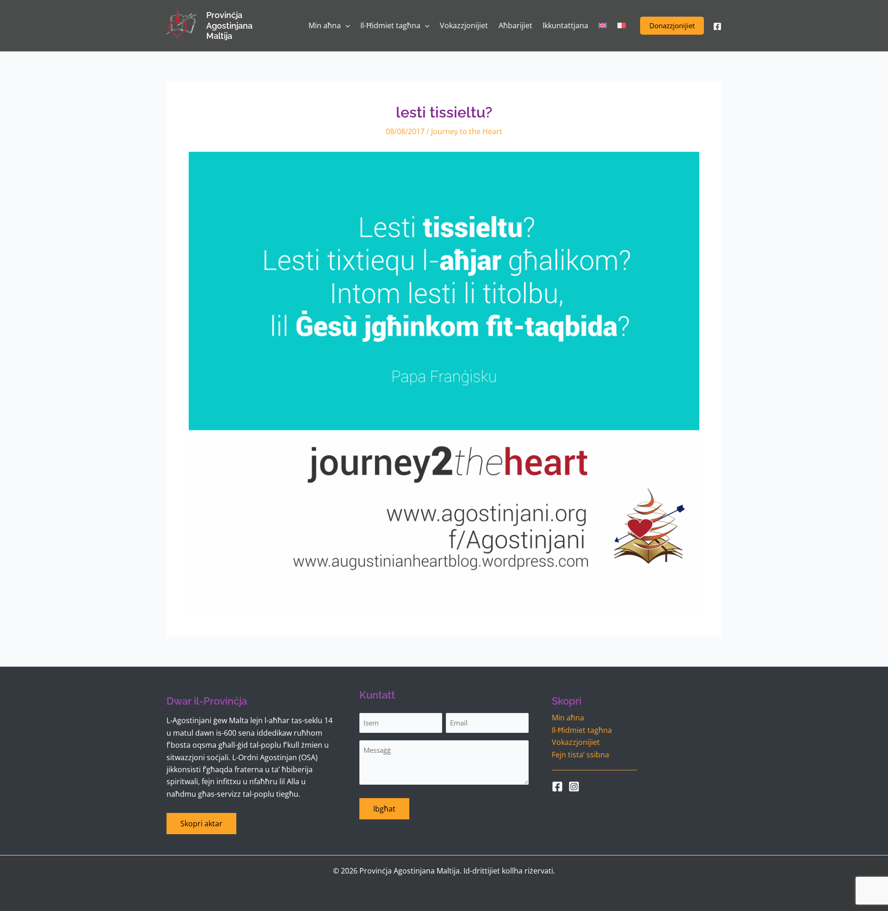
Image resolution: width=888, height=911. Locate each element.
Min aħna (568, 718)
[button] (672, 26)
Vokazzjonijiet (576, 742)
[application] (345, 26)
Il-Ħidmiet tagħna (582, 730)
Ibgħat (384, 809)
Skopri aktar (201, 823)
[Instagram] (574, 786)
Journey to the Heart (466, 131)
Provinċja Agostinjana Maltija (229, 25)
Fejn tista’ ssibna (580, 755)
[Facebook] (717, 26)
